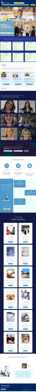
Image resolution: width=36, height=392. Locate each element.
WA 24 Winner (4, 109)
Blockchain (2, 46)
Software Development (4, 48)
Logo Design (15, 47)
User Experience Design (17, 48)
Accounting (15, 59)
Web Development (4, 47)
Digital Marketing (28, 49)
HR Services (15, 56)
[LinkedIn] (5, 389)
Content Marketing (28, 45)
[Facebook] (3, 389)
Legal (14, 58)
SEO (26, 48)
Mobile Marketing (28, 46)
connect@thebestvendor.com (27, 389)
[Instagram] (1, 389)
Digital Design (15, 44)
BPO (14, 60)
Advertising (6, 53)
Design (15, 45)
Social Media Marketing (29, 47)
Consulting (15, 55)
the (4, 1)
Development (5, 42)
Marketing (30, 42)
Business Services (18, 53)
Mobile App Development (4, 49)
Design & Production (18, 42)
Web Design (15, 49)
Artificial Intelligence (4, 45)
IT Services (30, 53)
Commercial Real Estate (17, 57)
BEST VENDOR (7, 3)
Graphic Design (16, 46)
